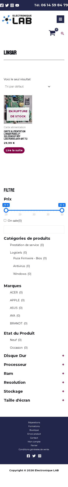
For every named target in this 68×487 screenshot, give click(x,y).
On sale (15, 220)
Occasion (19, 347)
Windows (22, 274)
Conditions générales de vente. (34, 449)
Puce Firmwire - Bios (30, 258)
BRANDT (18, 323)
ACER (16, 292)
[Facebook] (2, 5)
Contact (34, 438)
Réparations (34, 422)
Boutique (34, 430)
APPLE (17, 300)
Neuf (16, 340)
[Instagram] (12, 5)
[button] (62, 33)
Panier (34, 445)
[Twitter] (7, 5)
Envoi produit (34, 434)
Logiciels (18, 252)
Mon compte (34, 441)
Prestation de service (27, 245)
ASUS (16, 308)
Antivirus (21, 266)
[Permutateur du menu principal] (60, 19)
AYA (15, 315)
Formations (34, 426)
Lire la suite (14, 150)
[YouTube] (17, 5)
